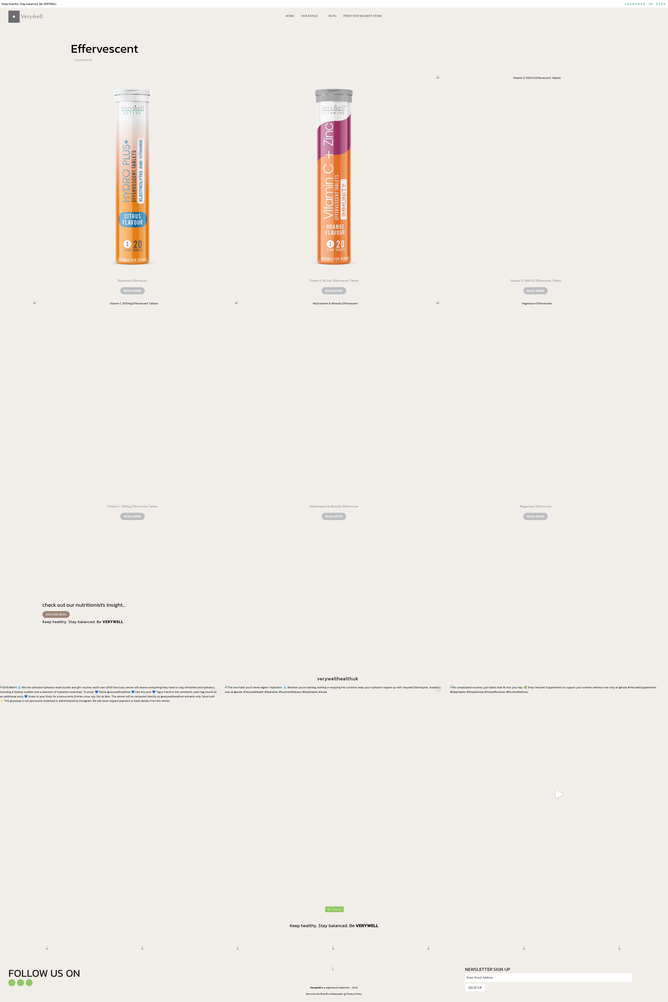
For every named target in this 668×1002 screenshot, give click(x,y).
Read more (132, 290)
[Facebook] (11, 982)
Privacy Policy (354, 994)
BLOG (332, 15)
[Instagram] (29, 982)
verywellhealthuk (338, 678)
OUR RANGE (309, 15)
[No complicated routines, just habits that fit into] (559, 794)
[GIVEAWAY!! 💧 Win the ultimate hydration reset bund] (109, 794)
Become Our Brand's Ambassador (324, 994)
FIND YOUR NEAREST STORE (362, 15)
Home (290, 15)
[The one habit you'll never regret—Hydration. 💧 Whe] (334, 794)
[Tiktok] (20, 982)
